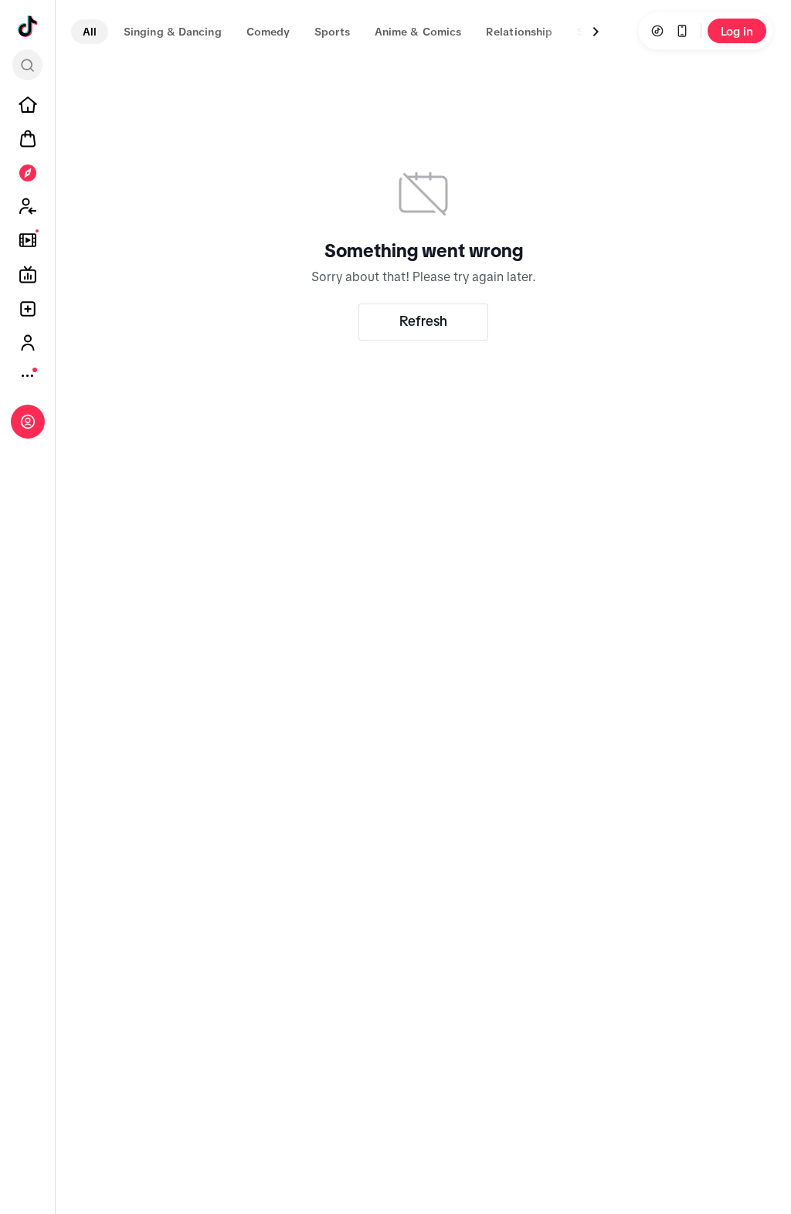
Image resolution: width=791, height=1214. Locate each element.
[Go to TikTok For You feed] (28, 26)
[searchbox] (27, 64)
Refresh (423, 321)
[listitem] (27, 105)
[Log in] (27, 421)
